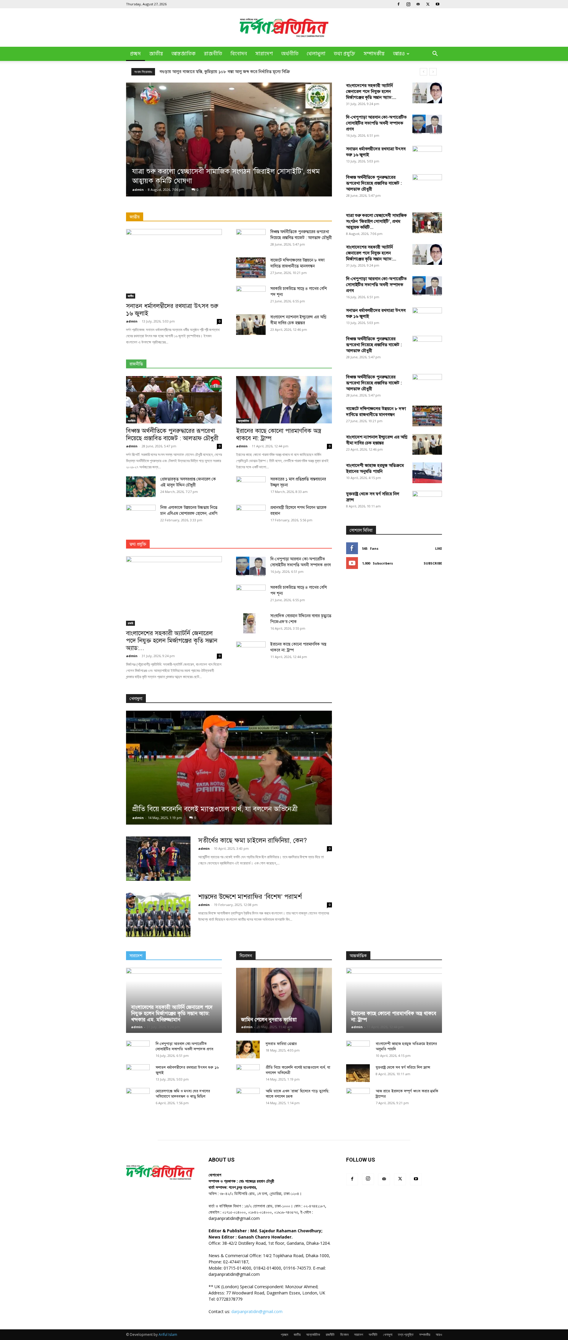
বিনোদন (238, 54)
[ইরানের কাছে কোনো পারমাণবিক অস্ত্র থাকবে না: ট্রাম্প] (284, 399)
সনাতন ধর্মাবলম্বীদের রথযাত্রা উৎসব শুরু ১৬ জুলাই (172, 309)
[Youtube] (437, 4)
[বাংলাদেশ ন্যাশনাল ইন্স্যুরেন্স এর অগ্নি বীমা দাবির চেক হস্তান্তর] (251, 324)
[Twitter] (427, 4)
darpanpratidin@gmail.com (257, 1311)
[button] (435, 54)
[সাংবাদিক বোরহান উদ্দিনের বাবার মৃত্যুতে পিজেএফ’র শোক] (251, 623)
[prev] (423, 71)
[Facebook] (398, 4)
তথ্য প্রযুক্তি (344, 54)
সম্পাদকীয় (374, 54)
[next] (433, 71)
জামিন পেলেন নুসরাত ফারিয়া (269, 1020)
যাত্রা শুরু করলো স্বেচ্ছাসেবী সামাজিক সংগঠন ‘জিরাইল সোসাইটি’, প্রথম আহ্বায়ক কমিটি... (376, 221)
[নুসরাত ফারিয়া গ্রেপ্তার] (248, 1049)
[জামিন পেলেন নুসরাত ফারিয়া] (284, 1000)
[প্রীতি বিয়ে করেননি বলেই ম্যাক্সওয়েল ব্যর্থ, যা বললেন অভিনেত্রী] (229, 768)
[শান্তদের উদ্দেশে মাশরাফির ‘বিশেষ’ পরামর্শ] (158, 915)
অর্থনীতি (289, 54)
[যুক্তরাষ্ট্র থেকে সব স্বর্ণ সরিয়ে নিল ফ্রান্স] (427, 713)
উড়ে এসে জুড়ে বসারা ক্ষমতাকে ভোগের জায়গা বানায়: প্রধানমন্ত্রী (212, 71)
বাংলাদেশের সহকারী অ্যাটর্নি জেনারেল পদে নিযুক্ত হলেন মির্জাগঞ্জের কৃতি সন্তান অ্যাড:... (371, 91)
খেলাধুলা (316, 54)
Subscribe (433, 563)
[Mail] (418, 4)
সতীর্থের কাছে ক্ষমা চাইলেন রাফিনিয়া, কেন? (252, 840)
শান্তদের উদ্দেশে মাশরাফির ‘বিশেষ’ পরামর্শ (250, 897)
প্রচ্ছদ (135, 54)
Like (438, 548)
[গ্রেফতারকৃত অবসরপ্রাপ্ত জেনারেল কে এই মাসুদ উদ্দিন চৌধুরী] (141, 486)
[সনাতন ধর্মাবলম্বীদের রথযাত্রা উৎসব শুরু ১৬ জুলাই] (174, 264)
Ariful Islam (168, 1334)
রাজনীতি (213, 54)
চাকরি (130, 623)
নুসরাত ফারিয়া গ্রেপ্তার (281, 1043)
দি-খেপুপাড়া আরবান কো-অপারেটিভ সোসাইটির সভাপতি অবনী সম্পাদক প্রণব (376, 123)
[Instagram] (408, 4)
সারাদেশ (264, 54)
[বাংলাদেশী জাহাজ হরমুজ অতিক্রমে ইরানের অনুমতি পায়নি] (427, 472)
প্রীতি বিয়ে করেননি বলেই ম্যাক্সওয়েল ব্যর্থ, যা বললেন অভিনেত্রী (215, 808)
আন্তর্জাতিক (183, 54)
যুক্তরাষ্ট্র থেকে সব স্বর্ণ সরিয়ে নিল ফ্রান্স (403, 1067)
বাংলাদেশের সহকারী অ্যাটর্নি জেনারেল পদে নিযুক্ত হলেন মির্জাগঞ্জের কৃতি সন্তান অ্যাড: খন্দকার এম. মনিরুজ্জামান (171, 1013)
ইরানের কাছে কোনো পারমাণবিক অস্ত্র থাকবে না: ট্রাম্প (278, 434)
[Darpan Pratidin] (284, 27)
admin (138, 189)
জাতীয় (156, 54)
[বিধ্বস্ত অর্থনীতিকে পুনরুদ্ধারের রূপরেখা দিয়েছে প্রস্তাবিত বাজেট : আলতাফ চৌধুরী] (174, 399)
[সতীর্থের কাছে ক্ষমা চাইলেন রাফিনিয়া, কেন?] (158, 858)
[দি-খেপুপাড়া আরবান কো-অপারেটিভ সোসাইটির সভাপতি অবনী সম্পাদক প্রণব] (427, 124)
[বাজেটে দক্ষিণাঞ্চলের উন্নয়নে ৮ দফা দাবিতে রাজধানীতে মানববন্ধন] (251, 267)
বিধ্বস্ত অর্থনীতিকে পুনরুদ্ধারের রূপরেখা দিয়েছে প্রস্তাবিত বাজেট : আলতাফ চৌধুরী (374, 183)
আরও (399, 54)
